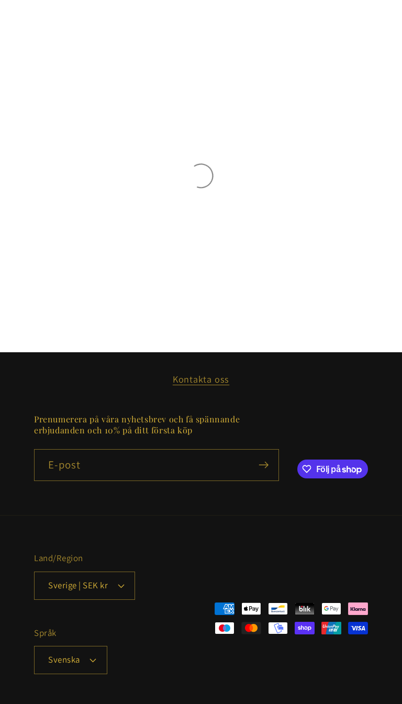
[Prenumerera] (263, 465)
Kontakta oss (201, 379)
